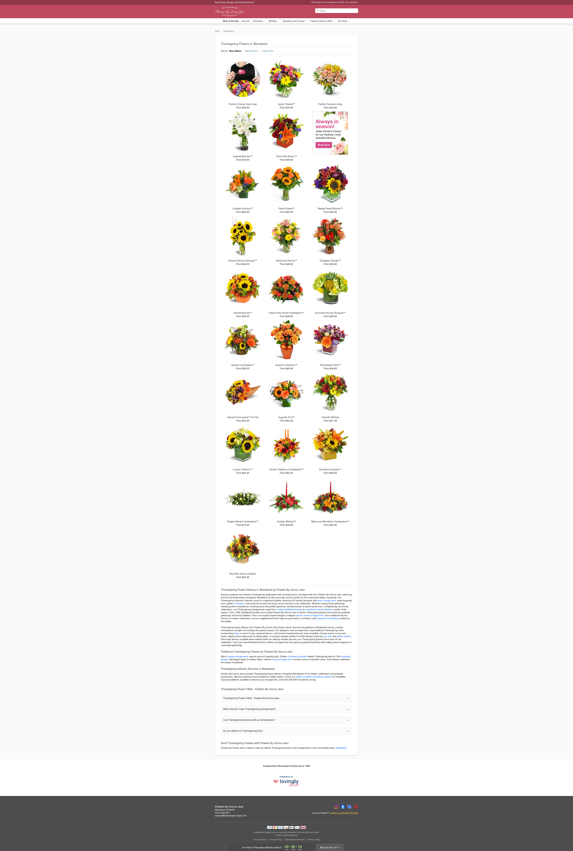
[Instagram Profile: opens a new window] (336, 807)
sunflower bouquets (297, 656)
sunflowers (239, 603)
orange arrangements (237, 656)
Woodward (341, 747)
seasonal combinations (328, 618)
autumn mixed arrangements (310, 615)
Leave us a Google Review (343, 812)
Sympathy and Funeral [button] (294, 20)
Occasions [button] (258, 20)
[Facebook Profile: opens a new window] (343, 807)
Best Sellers (235, 50)
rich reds (327, 636)
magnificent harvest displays (319, 609)
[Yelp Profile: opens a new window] (356, 807)
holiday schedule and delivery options (313, 676)
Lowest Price (267, 50)
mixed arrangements (282, 659)
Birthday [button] (273, 20)
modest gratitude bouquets (289, 609)
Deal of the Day (231, 20)
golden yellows (343, 636)
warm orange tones (326, 600)
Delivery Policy (314, 839)
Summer (246, 20)
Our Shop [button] (343, 20)
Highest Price (251, 50)
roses (236, 633)
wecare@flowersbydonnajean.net (230, 815)
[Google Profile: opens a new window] (349, 807)
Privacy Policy (276, 839)
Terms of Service (260, 839)
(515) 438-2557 (222, 812)
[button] (565, 838)
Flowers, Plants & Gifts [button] (321, 20)
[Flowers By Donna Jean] (236, 11)
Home (217, 31)
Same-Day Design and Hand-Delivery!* (235, 2)
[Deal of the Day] (330, 133)
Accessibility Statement (294, 839)
